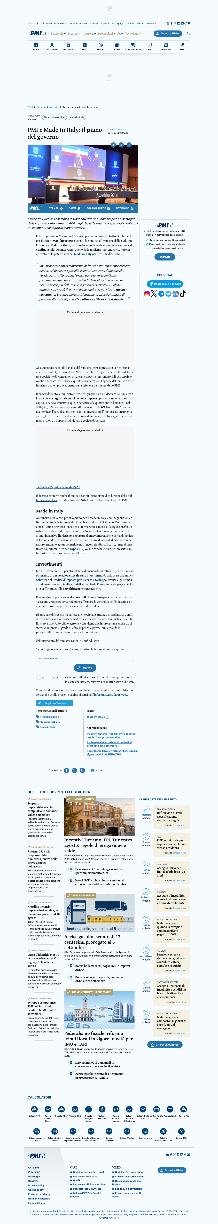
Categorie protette (167, 982)
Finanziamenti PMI (54, 117)
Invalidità (162, 864)
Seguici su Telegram (55, 703)
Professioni (105, 33)
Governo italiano (50, 722)
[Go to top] (187, 1213)
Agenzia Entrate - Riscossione (91, 992)
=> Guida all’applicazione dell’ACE (58, 487)
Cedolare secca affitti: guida (89, 1172)
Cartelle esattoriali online (129, 1176)
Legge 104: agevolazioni (129, 1188)
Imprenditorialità (42, 847)
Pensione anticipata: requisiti (83, 1178)
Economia (57, 33)
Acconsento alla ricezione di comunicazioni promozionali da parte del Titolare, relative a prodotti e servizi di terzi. (99, 679)
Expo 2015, (77, 549)
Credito (94, 23)
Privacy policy (36, 1185)
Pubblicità (34, 1172)
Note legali (34, 1176)
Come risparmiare (83, 895)
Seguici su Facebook (167, 284)
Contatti (33, 1181)
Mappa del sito (36, 1203)
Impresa (88, 33)
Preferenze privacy (39, 1194)
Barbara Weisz (117, 129)
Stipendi (104, 23)
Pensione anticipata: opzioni (89, 1184)
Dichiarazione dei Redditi (54, 23)
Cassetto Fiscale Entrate (87, 1188)
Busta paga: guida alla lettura (126, 1183)
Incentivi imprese (78, 23)
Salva (73, 208)
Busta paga (117, 23)
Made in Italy (77, 117)
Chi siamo (34, 1167)
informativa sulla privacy (110, 694)
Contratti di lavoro (135, 23)
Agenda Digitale (40, 950)
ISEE (159, 837)
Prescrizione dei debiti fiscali (126, 1195)
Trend (31, 23)
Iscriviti (165, 256)
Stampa (54, 208)
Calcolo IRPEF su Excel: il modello (85, 1195)
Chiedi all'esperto (167, 1044)
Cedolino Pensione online (129, 1172)
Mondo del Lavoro (167, 919)
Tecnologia (132, 33)
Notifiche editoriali (39, 1198)
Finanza (73, 33)
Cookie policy (36, 1189)
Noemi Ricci (180, 1002)
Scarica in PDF (96, 208)
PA (119, 33)
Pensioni (151, 23)
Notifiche (123, 208)
